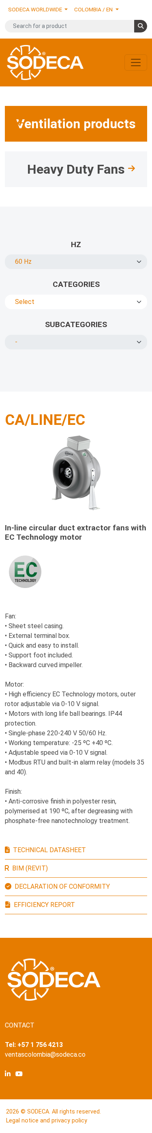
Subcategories (76, 324)
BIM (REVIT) (30, 868)
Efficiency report (44, 905)
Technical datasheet (49, 850)
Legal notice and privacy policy (46, 1120)
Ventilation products (76, 123)
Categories (76, 284)
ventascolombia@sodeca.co (45, 1054)
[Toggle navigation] (135, 62)
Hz (76, 244)
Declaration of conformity (62, 886)
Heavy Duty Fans (76, 169)
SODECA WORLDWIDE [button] (35, 9)
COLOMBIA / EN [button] (94, 9)
